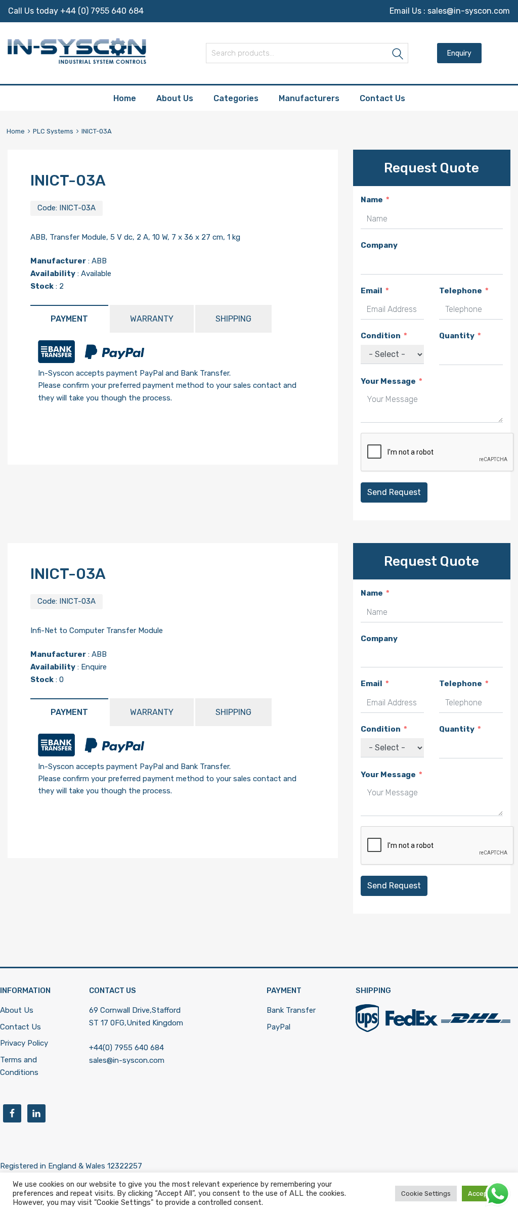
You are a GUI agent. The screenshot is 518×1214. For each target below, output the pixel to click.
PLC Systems (53, 131)
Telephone (460, 290)
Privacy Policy (24, 1043)
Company (379, 245)
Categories (235, 98)
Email (371, 290)
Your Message (388, 381)
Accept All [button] (483, 1193)
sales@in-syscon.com (468, 11)
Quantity (456, 335)
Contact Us (382, 98)
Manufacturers (309, 98)
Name (372, 199)
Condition (381, 335)
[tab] (69, 319)
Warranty (152, 319)
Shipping (233, 319)
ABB (99, 260)
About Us (174, 98)
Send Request (394, 492)
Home (124, 98)
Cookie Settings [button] (426, 1193)
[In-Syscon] (77, 61)
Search (398, 55)
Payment (69, 319)
